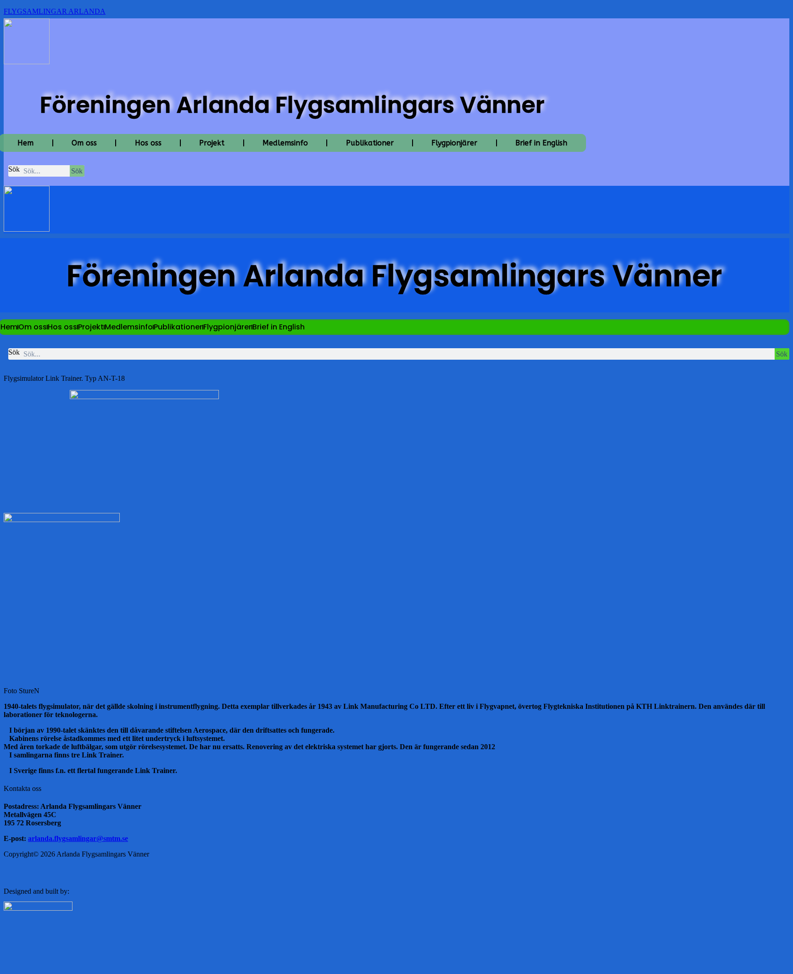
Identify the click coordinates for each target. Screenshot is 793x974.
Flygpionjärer (454, 143)
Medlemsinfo (285, 143)
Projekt (211, 143)
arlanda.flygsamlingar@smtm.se (78, 838)
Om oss (84, 143)
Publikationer (370, 143)
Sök (14, 169)
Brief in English (541, 143)
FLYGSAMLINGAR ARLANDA (55, 11)
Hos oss (148, 143)
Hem (8, 327)
